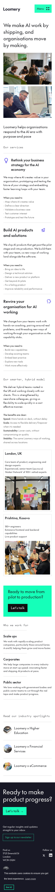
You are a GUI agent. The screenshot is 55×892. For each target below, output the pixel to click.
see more (37, 468)
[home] (11, 10)
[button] (43, 8)
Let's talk (18, 607)
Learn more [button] (30, 879)
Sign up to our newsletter (18, 837)
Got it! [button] (9, 887)
